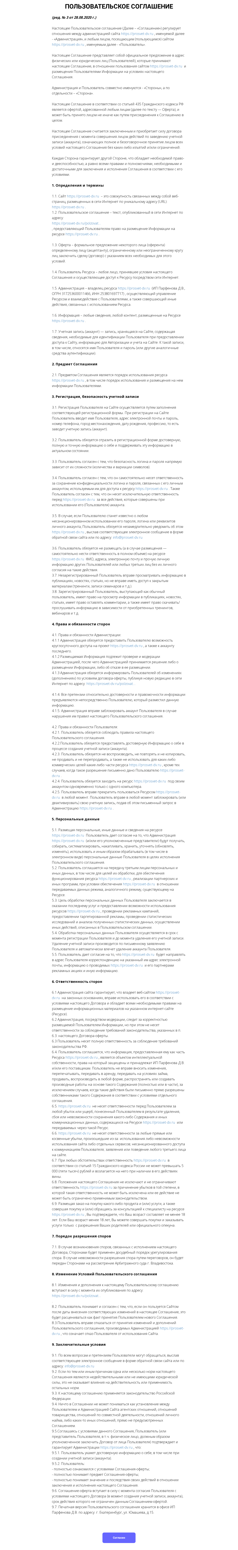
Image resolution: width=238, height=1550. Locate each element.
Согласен (119, 1537)
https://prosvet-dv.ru (137, 33)
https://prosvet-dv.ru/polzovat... (76, 223)
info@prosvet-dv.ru (128, 537)
